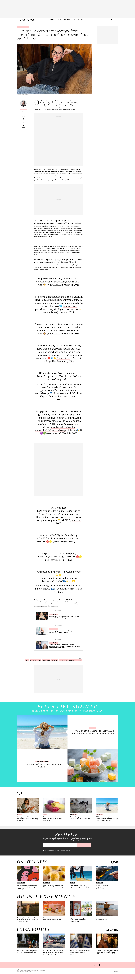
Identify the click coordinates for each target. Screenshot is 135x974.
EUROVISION (46, 660)
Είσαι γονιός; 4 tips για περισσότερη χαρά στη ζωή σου (81, 886)
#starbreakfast (58, 427)
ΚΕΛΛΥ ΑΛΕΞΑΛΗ (92, 736)
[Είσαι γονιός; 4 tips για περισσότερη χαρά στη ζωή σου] (81, 873)
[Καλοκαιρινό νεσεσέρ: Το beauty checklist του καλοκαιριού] (54, 908)
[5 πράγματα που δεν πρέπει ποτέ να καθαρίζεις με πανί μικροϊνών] (54, 805)
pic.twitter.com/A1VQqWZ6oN (65, 586)
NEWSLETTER (111, 965)
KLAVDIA (71, 660)
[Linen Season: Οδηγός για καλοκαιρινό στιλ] (107, 908)
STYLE (52, 19)
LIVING (72, 882)
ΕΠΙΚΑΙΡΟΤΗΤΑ (33, 929)
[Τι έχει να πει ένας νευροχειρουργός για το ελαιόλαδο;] (107, 873)
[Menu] (17, 20)
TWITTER (78, 660)
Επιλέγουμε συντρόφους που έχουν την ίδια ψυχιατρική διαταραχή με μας (27, 887)
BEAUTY (59, 19)
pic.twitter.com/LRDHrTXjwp (64, 282)
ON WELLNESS (32, 862)
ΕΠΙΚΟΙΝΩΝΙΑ (20, 965)
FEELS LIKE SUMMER (67, 706)
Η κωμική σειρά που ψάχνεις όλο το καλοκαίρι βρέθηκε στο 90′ (80, 819)
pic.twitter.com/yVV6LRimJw (64, 539)
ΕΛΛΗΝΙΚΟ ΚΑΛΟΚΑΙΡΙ (42, 761)
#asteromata (43, 331)
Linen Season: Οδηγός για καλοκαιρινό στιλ (105, 919)
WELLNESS (67, 19)
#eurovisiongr (43, 282)
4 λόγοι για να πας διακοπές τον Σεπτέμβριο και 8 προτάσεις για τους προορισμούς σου (107, 819)
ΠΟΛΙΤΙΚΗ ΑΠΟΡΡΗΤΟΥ (59, 965)
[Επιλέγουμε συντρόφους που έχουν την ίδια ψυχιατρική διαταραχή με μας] (28, 873)
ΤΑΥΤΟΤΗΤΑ (30, 965)
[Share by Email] (23, 126)
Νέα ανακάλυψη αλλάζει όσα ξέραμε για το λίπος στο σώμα (53, 886)
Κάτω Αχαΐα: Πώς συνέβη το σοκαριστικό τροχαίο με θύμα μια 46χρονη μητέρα (53, 952)
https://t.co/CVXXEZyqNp (51, 535)
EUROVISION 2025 (22, 27)
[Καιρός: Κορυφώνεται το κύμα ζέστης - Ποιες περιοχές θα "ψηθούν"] (28, 941)
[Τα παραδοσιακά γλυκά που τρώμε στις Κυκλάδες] (93, 765)
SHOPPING (81, 19)
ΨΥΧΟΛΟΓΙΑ (20, 882)
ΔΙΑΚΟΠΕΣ (93, 728)
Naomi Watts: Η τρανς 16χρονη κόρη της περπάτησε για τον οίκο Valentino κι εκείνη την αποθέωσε (64, 617)
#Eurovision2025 (43, 430)
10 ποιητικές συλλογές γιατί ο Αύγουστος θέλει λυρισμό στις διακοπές (27, 819)
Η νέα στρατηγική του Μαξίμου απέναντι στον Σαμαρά (80, 951)
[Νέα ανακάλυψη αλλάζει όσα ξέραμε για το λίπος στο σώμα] (54, 873)
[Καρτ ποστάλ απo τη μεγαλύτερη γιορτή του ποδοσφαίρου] (81, 908)
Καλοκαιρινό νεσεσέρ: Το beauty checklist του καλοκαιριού (54, 919)
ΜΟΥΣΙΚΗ (54, 660)
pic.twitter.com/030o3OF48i (64, 331)
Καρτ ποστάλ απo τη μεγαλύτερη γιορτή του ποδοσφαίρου (78, 920)
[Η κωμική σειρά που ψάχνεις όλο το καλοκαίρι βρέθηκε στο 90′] (81, 805)
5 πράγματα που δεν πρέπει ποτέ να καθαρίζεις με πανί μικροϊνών (53, 819)
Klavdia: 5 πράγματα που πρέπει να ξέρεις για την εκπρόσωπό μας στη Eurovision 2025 (62, 631)
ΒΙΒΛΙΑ (19, 814)
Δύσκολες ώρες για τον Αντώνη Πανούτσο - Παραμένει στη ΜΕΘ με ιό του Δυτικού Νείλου (107, 952)
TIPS (45, 814)
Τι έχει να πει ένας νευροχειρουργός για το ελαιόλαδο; (104, 887)
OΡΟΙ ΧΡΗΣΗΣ (47, 965)
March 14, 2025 (71, 285)
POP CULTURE (63, 660)
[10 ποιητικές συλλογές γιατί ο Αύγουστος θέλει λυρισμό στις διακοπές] (28, 805)
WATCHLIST (73, 814)
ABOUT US (38, 965)
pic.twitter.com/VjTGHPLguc (49, 309)
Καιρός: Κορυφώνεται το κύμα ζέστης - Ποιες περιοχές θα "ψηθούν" (27, 952)
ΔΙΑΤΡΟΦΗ (100, 882)
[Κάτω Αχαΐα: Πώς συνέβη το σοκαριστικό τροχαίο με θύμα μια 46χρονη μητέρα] (54, 941)
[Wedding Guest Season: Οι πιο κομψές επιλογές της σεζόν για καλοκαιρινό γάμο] (28, 908)
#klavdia (75, 327)
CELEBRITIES (53, 614)
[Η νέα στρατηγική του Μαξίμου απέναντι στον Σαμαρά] (81, 941)
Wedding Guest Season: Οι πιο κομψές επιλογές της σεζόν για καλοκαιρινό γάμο (27, 920)
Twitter (36, 267)
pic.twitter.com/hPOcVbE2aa (67, 393)
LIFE (74, 19)
